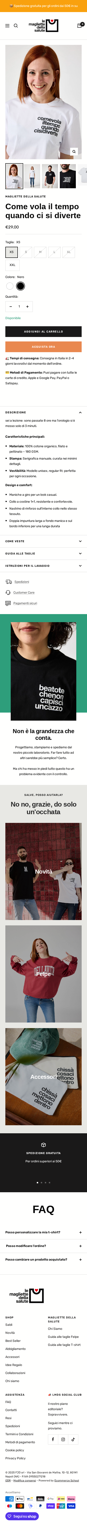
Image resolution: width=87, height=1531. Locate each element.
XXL (12, 265)
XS (12, 252)
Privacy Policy (15, 1458)
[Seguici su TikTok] (73, 1439)
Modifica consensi (24, 1480)
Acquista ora (43, 346)
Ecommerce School (66, 1480)
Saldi (8, 1325)
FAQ (8, 1402)
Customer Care (24, 592)
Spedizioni (21, 582)
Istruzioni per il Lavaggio (27, 565)
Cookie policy (14, 1450)
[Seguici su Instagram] (63, 1439)
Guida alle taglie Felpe (63, 1337)
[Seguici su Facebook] (53, 1439)
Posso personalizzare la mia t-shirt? (32, 1232)
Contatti (11, 1410)
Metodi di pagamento (20, 1442)
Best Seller (13, 1341)
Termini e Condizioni (19, 1434)
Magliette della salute (25, 196)
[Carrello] (79, 26)
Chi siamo (12, 1381)
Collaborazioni (15, 1373)
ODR (8, 1480)
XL (69, 252)
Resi (8, 1418)
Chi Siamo (55, 1329)
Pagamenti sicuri (25, 603)
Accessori (12, 1357)
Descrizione (15, 412)
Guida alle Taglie (20, 553)
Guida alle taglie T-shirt (64, 1345)
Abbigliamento (15, 1349)
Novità (10, 1333)
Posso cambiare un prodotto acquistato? (36, 1259)
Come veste (15, 541)
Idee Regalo (13, 1365)
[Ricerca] (16, 26)
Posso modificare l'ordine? (25, 1246)
